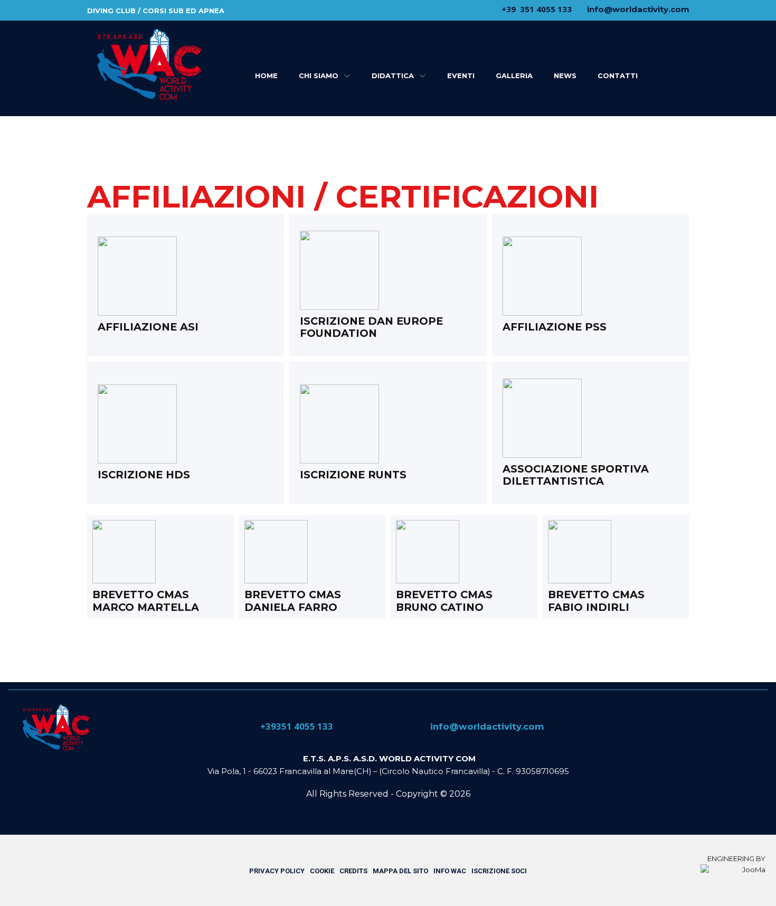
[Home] (55, 727)
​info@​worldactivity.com (637, 9)
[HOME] (148, 64)
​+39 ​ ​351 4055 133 (535, 9)
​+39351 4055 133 (295, 726)
